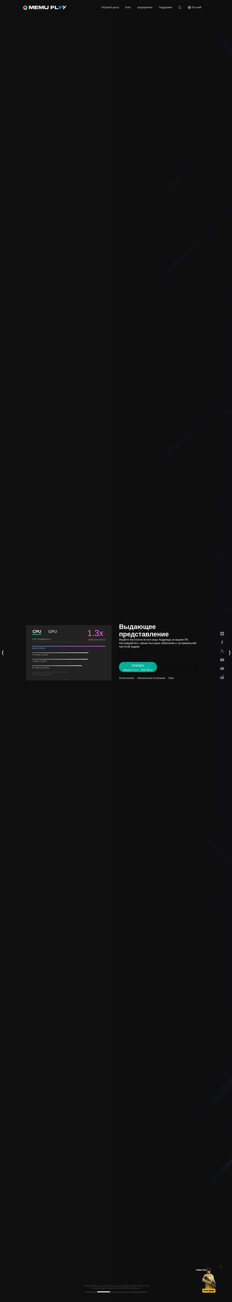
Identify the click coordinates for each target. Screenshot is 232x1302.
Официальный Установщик (151, 677)
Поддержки (165, 7)
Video (171, 677)
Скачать (96, 7)
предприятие (144, 7)
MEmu (44, 7)
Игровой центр (110, 7)
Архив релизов (126, 677)
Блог (128, 7)
